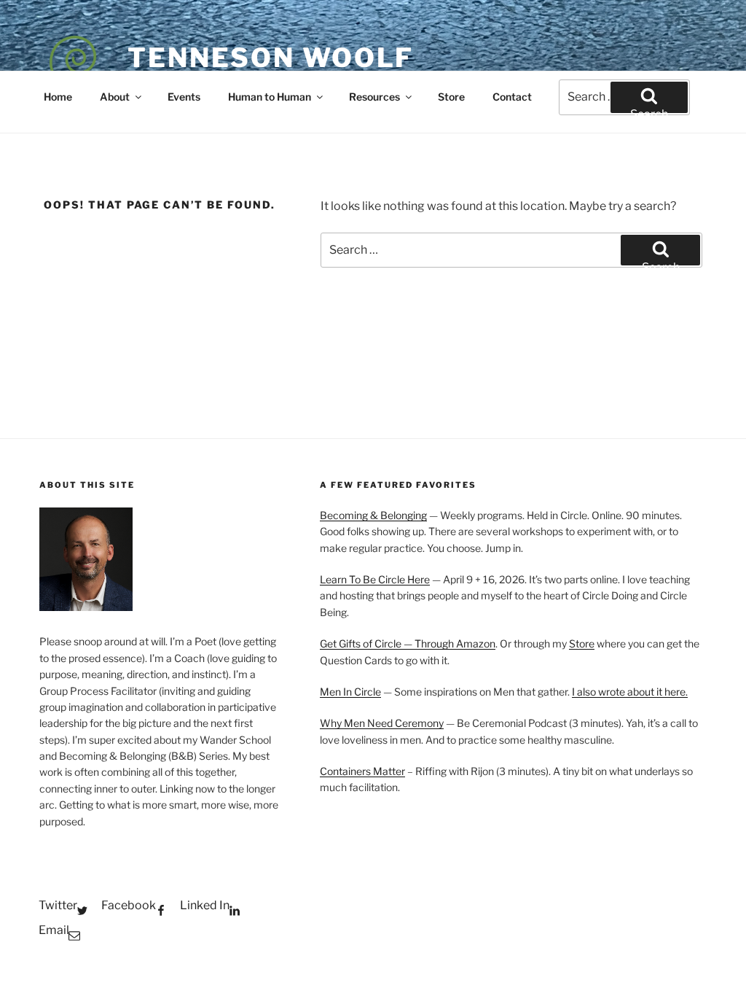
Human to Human (269, 96)
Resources (374, 96)
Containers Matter (362, 771)
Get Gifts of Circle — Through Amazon (407, 643)
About (115, 96)
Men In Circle (350, 691)
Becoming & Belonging (373, 515)
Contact (512, 96)
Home (58, 96)
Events (184, 96)
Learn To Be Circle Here (375, 579)
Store (451, 96)
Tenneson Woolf (270, 58)
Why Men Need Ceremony (382, 723)
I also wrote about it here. (630, 691)
